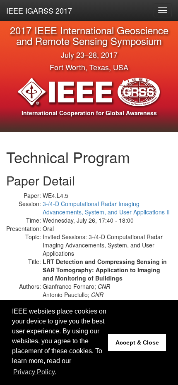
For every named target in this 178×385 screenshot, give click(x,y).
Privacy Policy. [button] (34, 371)
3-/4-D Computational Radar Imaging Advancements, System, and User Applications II (106, 208)
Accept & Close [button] (137, 342)
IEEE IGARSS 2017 (39, 10)
